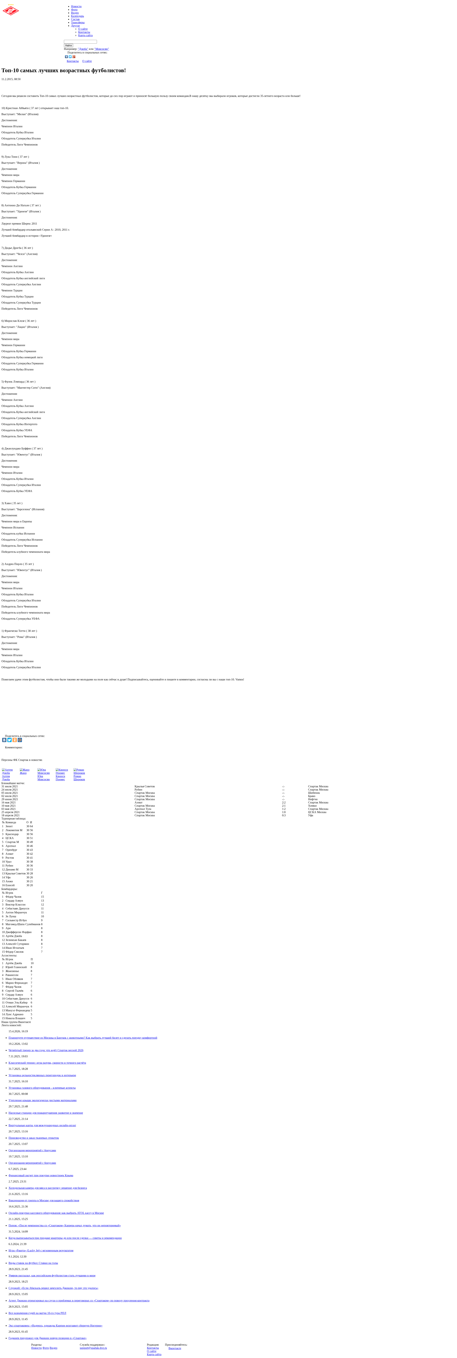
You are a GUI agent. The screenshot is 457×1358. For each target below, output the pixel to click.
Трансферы (78, 22)
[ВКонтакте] (66, 56)
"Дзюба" (83, 48)
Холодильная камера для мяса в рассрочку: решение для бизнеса (48, 1187)
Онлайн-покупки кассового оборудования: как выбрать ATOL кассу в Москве (56, 1212)
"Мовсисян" (101, 48)
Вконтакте (175, 1348)
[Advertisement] (43, 86)
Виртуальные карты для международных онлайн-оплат (42, 1125)
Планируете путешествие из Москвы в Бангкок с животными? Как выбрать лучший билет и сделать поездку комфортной (83, 1037)
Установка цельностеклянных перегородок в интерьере (42, 1075)
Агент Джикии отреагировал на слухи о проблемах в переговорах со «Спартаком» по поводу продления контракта (79, 1300)
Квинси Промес (60, 778)
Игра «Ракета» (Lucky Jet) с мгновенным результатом (41, 1250)
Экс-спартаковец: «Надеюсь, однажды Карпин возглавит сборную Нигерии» (55, 1325)
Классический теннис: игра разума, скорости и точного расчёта (47, 1062)
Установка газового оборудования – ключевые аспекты (42, 1087)
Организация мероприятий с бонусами (32, 1150)
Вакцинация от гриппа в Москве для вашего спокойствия (44, 1200)
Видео (75, 12)
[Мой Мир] (20, 740)
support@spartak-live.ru (93, 1347)
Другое (75, 25)
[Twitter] (70, 56)
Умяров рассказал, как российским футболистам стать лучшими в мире (52, 1275)
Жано (23, 772)
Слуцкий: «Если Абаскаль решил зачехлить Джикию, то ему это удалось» (53, 1288)
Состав (75, 19)
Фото (74, 9)
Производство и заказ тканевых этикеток (34, 1137)
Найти (68, 45)
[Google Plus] (74, 56)
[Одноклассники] (14, 740)
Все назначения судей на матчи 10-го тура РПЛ (37, 1313)
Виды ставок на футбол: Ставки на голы (33, 1262)
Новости (36, 1347)
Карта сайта (85, 35)
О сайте (83, 28)
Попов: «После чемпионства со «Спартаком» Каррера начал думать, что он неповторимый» (65, 1225)
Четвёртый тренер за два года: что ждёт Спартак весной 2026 (46, 1050)
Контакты (84, 32)
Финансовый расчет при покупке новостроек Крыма (41, 1175)
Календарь (77, 16)
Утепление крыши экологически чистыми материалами (43, 1100)
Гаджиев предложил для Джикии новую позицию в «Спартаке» (48, 1338)
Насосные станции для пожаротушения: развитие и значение (46, 1112)
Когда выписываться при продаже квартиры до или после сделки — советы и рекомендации (65, 1237)
